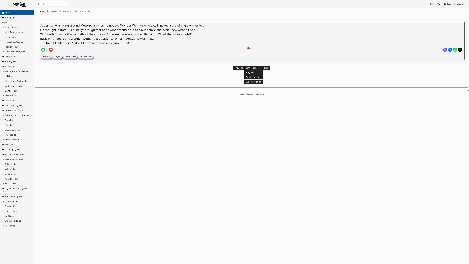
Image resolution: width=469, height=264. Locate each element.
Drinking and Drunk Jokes (17, 115)
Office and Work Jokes (15, 51)
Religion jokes (11, 46)
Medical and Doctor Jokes (16, 81)
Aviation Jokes (11, 178)
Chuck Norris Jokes (13, 105)
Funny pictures (12, 27)
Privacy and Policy (245, 94)
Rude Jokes (10, 225)
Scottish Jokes (11, 201)
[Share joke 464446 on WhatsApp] (455, 50)
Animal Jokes (11, 95)
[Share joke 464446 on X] (460, 50)
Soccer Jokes (10, 206)
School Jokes (10, 66)
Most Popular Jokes (14, 32)
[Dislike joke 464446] (51, 50)
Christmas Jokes (12, 130)
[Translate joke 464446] (249, 48)
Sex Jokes (9, 125)
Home (8, 12)
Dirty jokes (10, 100)
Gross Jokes (10, 56)
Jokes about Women (14, 42)
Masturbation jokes (14, 159)
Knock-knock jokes (13, 196)
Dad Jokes (9, 216)
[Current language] (432, 4)
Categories (10, 17)
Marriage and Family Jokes (17, 71)
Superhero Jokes (86, 57)
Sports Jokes (10, 61)
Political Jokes (11, 164)
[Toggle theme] (439, 4)
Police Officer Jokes (14, 139)
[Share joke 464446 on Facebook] (450, 50)
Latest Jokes (10, 37)
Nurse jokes (10, 183)
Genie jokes (10, 174)
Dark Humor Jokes (13, 86)
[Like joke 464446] (43, 50)
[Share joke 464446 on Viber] (445, 50)
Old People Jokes (12, 149)
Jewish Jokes (10, 134)
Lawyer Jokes (11, 211)
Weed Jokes (10, 144)
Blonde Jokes (11, 90)
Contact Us (260, 94)
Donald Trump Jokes (14, 110)
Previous (239, 67)
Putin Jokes (10, 120)
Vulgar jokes (10, 169)
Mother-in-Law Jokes (14, 154)
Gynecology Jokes (13, 221)
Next (266, 67)
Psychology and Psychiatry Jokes (15, 190)
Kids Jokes (9, 76)
